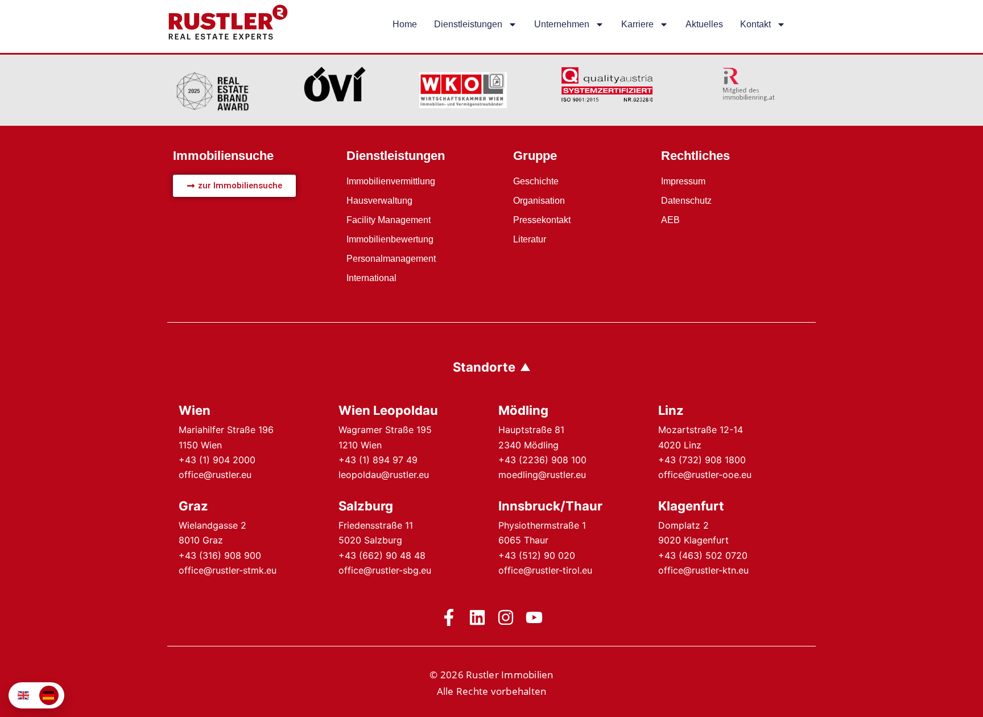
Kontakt (755, 24)
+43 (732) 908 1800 (702, 459)
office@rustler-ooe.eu (704, 474)
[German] (49, 695)
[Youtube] (534, 617)
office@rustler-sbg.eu (384, 570)
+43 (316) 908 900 (220, 555)
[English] (24, 695)
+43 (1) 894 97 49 (378, 459)
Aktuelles (704, 24)
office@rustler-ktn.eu (703, 570)
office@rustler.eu (215, 474)
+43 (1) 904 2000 (217, 459)
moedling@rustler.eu (542, 474)
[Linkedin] (477, 617)
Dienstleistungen (468, 24)
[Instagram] (505, 617)
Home (405, 24)
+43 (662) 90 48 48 (382, 555)
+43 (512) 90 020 (536, 555)
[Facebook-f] (448, 617)
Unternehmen (561, 24)
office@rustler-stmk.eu (227, 570)
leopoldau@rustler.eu (383, 474)
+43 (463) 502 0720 (702, 555)
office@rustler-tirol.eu (545, 570)
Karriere (637, 24)
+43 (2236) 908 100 (542, 459)
